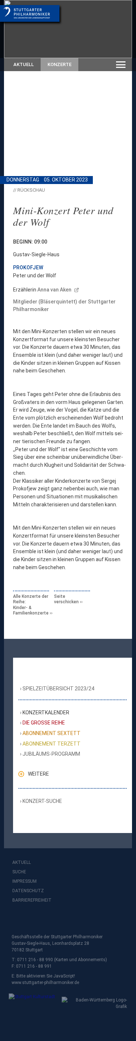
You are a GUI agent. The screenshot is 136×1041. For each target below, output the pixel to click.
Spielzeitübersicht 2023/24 (58, 688)
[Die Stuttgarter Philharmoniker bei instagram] (35, 919)
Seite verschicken (66, 599)
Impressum (24, 881)
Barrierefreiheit (31, 900)
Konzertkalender (46, 712)
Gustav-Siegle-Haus (36, 254)
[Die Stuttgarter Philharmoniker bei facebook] (19, 919)
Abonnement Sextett (52, 733)
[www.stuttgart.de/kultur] (31, 1001)
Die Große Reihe (44, 723)
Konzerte (59, 64)
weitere (38, 774)
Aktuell (23, 64)
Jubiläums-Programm (51, 754)
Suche (19, 871)
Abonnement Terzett (52, 744)
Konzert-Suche (42, 801)
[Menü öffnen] (120, 64)
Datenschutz (28, 890)
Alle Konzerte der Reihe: (31, 605)
